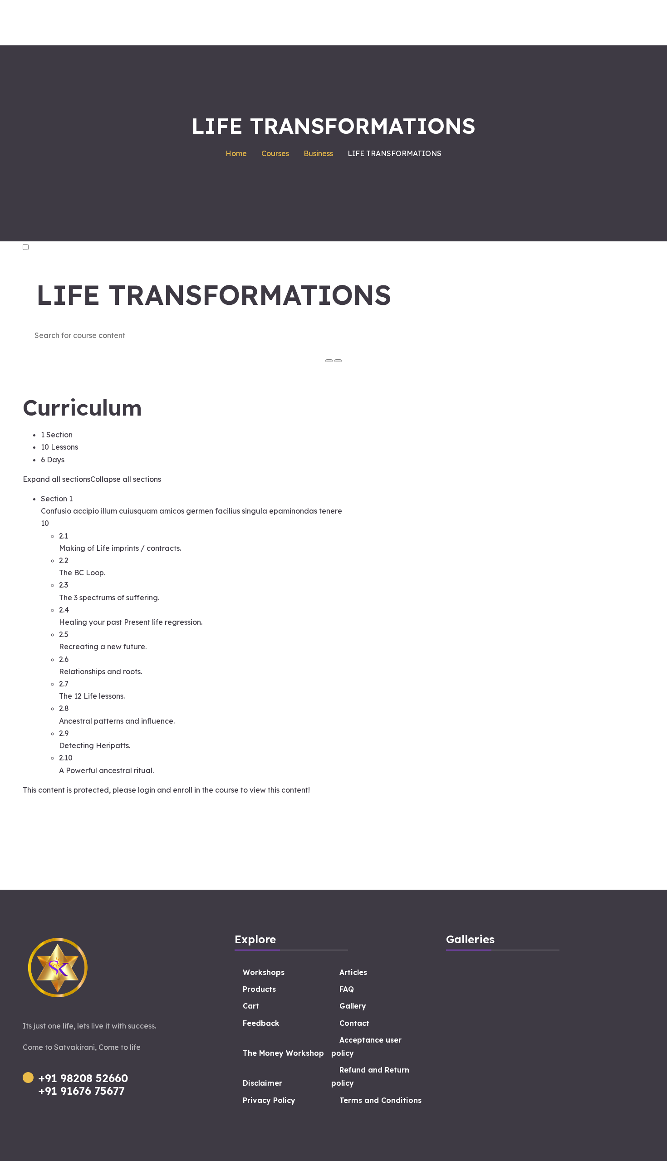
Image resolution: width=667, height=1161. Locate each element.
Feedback (261, 1023)
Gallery (352, 1005)
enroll (182, 789)
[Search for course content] (329, 360)
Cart (251, 1005)
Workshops (263, 972)
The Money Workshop (283, 1053)
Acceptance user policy (366, 1046)
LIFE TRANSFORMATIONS (214, 295)
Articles (353, 972)
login (146, 789)
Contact (354, 1023)
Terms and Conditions (380, 1100)
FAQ (346, 989)
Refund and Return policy (370, 1076)
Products (259, 989)
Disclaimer (262, 1083)
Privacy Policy (269, 1100)
